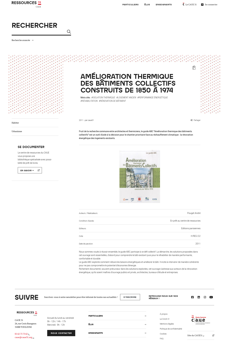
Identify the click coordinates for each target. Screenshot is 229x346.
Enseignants (164, 4)
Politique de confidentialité (171, 328)
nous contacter (61, 333)
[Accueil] (27, 4)
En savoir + (27, 170)
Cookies (163, 333)
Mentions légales (167, 323)
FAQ (161, 338)
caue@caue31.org (23, 337)
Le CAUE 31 (191, 4)
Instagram (205, 298)
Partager (197, 120)
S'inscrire (130, 297)
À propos (163, 314)
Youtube (211, 298)
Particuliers (130, 4)
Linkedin (199, 298)
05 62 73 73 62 (21, 333)
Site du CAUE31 (194, 335)
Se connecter (211, 4)
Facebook (192, 298)
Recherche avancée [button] (21, 40)
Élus (147, 4)
